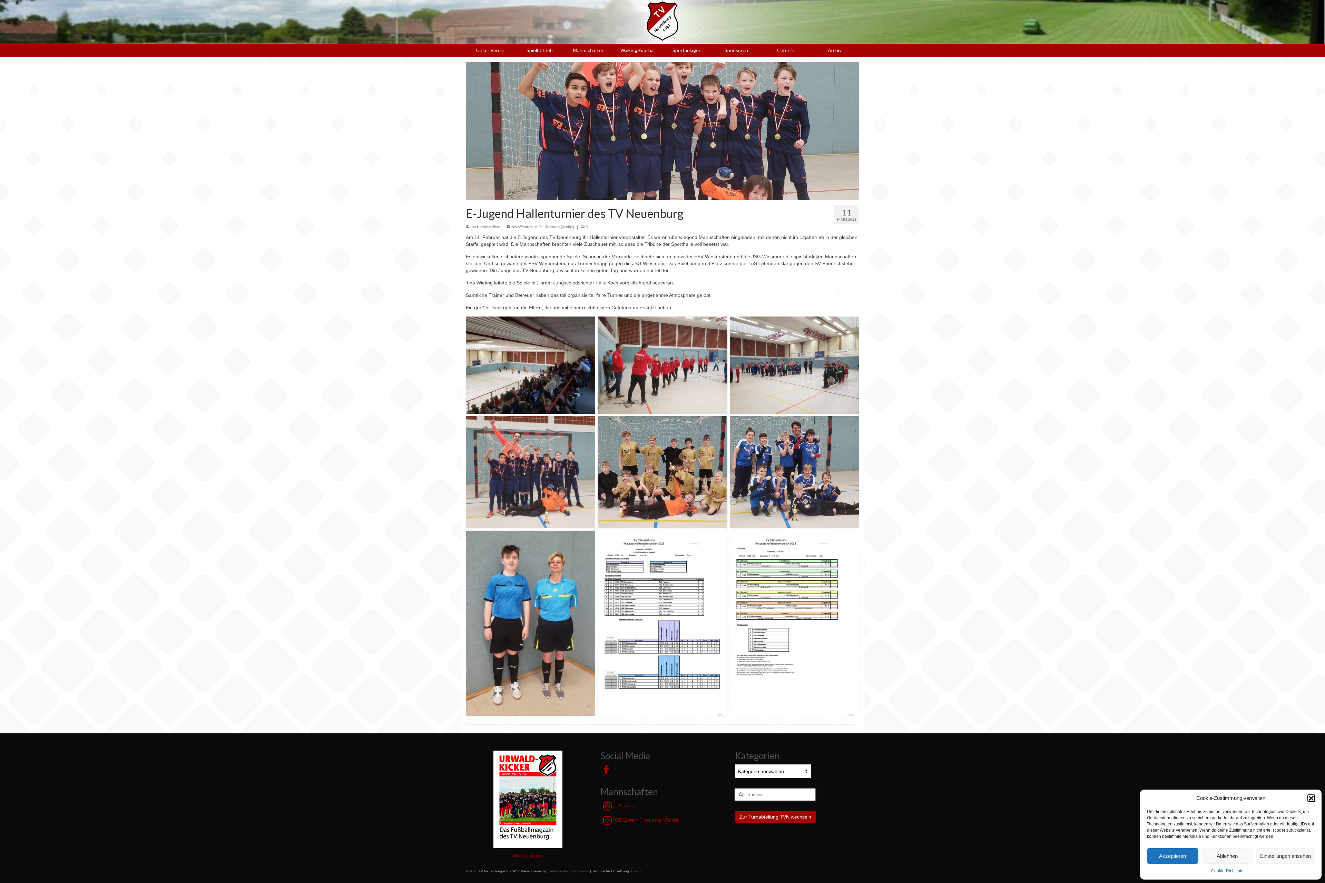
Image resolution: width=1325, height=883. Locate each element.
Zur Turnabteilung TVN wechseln (775, 817)
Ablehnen (1227, 856)
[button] (1311, 798)
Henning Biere (488, 227)
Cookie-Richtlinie (1227, 871)
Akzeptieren (1172, 856)
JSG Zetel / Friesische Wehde (645, 820)
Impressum (580, 871)
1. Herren (623, 805)
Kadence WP (558, 871)
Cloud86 (638, 871)
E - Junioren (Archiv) (556, 227)
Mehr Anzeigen (528, 856)
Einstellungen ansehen (1285, 856)
